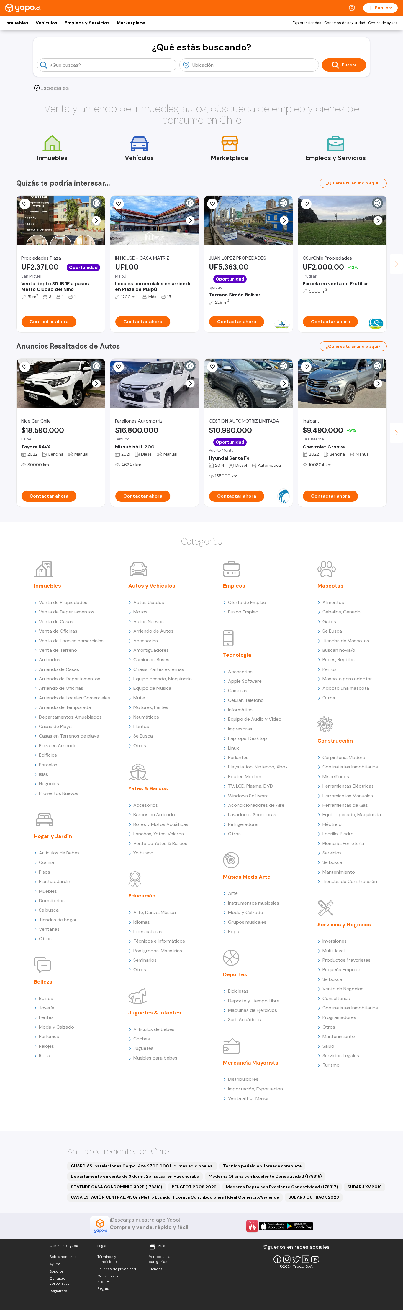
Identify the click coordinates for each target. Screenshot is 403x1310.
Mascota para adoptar (347, 679)
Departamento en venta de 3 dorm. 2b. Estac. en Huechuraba (135, 1176)
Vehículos (46, 23)
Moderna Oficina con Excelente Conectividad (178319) (265, 1176)
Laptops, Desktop (247, 738)
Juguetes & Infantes (154, 1012)
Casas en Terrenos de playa (69, 736)
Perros (329, 669)
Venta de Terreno (58, 650)
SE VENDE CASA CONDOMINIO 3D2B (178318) (116, 1186)
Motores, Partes (150, 707)
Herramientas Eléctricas (348, 786)
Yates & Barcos (148, 788)
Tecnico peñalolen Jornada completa (262, 1166)
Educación (141, 895)
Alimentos (333, 602)
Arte (233, 893)
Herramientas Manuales (347, 796)
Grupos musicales (247, 922)
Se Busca (143, 736)
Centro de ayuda (383, 23)
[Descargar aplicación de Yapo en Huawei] (252, 1226)
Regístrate (58, 1290)
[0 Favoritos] (212, 204)
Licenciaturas (147, 931)
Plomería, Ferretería (343, 843)
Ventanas (49, 929)
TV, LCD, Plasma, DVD (250, 786)
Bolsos (46, 998)
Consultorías (336, 998)
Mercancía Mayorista (251, 1062)
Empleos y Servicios (87, 23)
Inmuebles (16, 23)
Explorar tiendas (307, 23)
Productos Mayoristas (346, 960)
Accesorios (145, 641)
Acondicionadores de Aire (256, 805)
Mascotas (330, 585)
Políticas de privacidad (116, 1269)
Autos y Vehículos (151, 585)
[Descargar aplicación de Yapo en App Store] (272, 1226)
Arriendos (49, 659)
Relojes (46, 1046)
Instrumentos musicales (253, 903)
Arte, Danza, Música (154, 912)
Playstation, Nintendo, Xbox (258, 767)
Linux (233, 748)
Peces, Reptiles (338, 659)
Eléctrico (332, 824)
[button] (96, 220)
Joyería (46, 1008)
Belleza (43, 981)
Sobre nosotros (63, 1256)
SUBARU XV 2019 (365, 1186)
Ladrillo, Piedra (337, 834)
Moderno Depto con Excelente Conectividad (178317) (282, 1186)
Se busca (49, 910)
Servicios (332, 853)
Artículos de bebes (153, 1029)
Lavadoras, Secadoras (252, 814)
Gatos (329, 621)
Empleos (234, 585)
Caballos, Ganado (341, 612)
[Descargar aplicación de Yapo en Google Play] (299, 1226)
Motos (140, 612)
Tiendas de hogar (58, 920)
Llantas (141, 726)
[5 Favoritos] (24, 204)
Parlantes (238, 757)
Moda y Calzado (56, 1027)
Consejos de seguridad (344, 23)
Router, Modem (244, 776)
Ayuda (55, 1264)
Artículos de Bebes (59, 853)
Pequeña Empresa (341, 969)
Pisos (44, 872)
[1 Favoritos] (118, 367)
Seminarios (145, 960)
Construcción (335, 740)
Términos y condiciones (108, 1259)
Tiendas (156, 1269)
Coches (141, 1039)
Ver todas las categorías (160, 1259)
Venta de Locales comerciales (71, 641)
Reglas (103, 1288)
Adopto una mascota (345, 688)
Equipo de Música (152, 688)
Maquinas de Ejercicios (252, 1010)
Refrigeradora (243, 824)
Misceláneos (335, 776)
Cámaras (237, 690)
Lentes (46, 1017)
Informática (240, 710)
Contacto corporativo (60, 1281)
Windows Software (248, 796)
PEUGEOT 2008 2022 (194, 1186)
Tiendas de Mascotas (345, 641)
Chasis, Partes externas (158, 669)
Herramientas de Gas (345, 805)
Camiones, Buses (151, 659)
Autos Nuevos (148, 621)
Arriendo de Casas (59, 669)
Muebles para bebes (155, 1058)
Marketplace (131, 23)
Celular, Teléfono (246, 700)
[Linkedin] (305, 1259)
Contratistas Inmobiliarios (350, 767)
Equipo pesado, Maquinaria (162, 679)
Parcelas (48, 765)
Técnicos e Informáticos (159, 941)
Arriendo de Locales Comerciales (74, 698)
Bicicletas (238, 991)
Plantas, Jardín (54, 881)
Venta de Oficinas (58, 631)
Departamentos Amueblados (70, 717)
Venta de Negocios (342, 989)
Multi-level (333, 951)
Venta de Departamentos (66, 612)
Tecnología (237, 655)
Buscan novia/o (338, 650)
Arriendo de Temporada (65, 707)
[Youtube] (315, 1259)
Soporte (56, 1271)
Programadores (339, 1017)
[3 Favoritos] (306, 367)
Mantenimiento (338, 872)
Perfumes (49, 1036)
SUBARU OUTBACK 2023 (314, 1197)
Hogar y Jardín (53, 836)
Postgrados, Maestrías (157, 951)
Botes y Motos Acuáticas (160, 824)
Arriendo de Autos (153, 631)
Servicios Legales (340, 1055)
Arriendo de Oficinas (61, 688)
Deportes (235, 974)
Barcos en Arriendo (154, 814)
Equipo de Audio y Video (254, 719)
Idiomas (141, 922)
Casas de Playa (55, 726)
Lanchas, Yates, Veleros (158, 834)
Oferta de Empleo (247, 602)
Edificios (48, 755)
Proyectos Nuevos (58, 793)
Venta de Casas (56, 621)
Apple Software (245, 681)
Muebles (48, 891)
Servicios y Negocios (344, 924)
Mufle (139, 698)
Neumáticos (146, 717)
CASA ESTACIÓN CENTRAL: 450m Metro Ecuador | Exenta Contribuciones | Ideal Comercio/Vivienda (175, 1197)
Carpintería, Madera (343, 757)
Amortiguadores (151, 650)
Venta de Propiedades (63, 602)
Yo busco (143, 853)
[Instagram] (286, 1259)
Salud (328, 1046)
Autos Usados (148, 602)
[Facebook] (277, 1259)
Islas (43, 774)
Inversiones (334, 941)
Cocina (46, 862)
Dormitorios (52, 900)
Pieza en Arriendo (58, 746)
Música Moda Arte (247, 876)
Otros (45, 939)
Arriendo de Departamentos (69, 679)
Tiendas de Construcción (349, 881)
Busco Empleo (243, 612)
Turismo (331, 1065)
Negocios (49, 784)
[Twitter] (296, 1259)
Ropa (44, 1055)
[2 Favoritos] (24, 367)
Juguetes (143, 1048)
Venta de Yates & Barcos (160, 843)
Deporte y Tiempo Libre (253, 1001)
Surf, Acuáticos (244, 1020)
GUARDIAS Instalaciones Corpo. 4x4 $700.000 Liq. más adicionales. (142, 1166)
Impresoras (240, 729)
